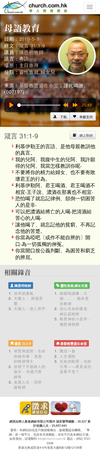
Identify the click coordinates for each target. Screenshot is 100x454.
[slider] (39, 105)
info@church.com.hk (52, 438)
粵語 (24, 58)
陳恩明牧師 (31, 51)
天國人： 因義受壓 (28, 301)
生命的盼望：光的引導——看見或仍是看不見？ (75, 366)
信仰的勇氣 (24, 293)
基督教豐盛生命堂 (39, 85)
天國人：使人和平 (30, 308)
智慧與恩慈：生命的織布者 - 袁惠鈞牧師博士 (30, 356)
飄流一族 (68, 350)
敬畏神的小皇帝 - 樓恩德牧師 (75, 321)
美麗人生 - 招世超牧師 (28, 384)
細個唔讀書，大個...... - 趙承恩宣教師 (74, 298)
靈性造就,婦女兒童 (29, 75)
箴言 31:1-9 (32, 45)
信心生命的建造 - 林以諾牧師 (75, 311)
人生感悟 (68, 356)
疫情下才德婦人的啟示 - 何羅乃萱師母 (30, 371)
